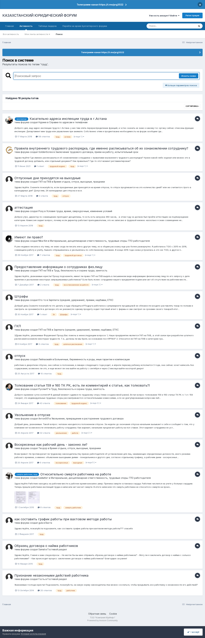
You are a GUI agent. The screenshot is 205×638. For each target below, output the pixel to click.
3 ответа (43, 196)
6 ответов (44, 462)
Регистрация (192, 15)
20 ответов (46, 590)
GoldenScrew (45, 152)
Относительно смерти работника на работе (75, 474)
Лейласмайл (45, 359)
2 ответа (44, 284)
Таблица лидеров (47, 26)
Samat (41, 549)
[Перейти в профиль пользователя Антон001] (9, 416)
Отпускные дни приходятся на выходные (47, 178)
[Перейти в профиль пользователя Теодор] (9, 446)
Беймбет (43, 477)
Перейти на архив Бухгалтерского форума (84, 26)
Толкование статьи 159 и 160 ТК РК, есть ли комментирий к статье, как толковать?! (82, 385)
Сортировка (192, 106)
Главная (9, 26)
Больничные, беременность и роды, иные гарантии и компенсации (92, 359)
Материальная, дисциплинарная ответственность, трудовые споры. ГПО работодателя (100, 240)
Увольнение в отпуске (32, 415)
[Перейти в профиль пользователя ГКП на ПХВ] (9, 179)
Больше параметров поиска (182, 85)
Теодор (42, 448)
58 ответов (44, 136)
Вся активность (11, 34)
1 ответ (40, 166)
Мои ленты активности (37, 34)
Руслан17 (43, 389)
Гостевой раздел (57, 549)
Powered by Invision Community (102, 620)
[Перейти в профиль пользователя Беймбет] (9, 475)
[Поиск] (199, 26)
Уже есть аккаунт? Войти (163, 15)
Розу (41, 211)
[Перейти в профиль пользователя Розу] (9, 209)
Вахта (48, 522)
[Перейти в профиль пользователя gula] (9, 520)
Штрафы (21, 296)
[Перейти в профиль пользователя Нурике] (9, 120)
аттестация (23, 207)
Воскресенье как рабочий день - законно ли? (50, 445)
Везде (188, 26)
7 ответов (44, 255)
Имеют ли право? (28, 237)
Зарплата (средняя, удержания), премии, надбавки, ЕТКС (81, 300)
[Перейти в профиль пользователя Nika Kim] (9, 238)
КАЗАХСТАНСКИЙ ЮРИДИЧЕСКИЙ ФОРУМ (39, 15)
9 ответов (43, 344)
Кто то (42, 300)
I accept (194, 632)
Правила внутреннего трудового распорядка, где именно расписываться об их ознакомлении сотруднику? (101, 148)
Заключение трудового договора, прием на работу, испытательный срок (96, 152)
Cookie (113, 613)
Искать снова (188, 76)
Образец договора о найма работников (46, 546)
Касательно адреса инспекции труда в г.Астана (68, 119)
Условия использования (33, 634)
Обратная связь (97, 613)
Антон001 (43, 418)
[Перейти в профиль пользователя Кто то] (9, 298)
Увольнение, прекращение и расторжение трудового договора (87, 418)
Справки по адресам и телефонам (68, 122)
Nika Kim (42, 240)
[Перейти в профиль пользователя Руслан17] (9, 387)
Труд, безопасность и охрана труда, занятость (80, 270)
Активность (26, 26)
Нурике (42, 122)
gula (40, 522)
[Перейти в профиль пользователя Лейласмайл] (9, 357)
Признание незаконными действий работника (51, 575)
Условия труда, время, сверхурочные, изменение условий (79, 211)
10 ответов (46, 373)
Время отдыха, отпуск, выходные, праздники (79, 181)
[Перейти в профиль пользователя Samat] (9, 547)
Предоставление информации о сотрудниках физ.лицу (58, 267)
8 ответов (45, 507)
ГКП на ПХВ (44, 181)
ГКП (17, 326)
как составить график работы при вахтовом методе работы (63, 519)
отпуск (19, 356)
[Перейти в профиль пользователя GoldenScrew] (9, 149)
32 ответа (44, 433)
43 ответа (44, 403)
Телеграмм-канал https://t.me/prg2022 (100, 4)
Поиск (59, 34)
